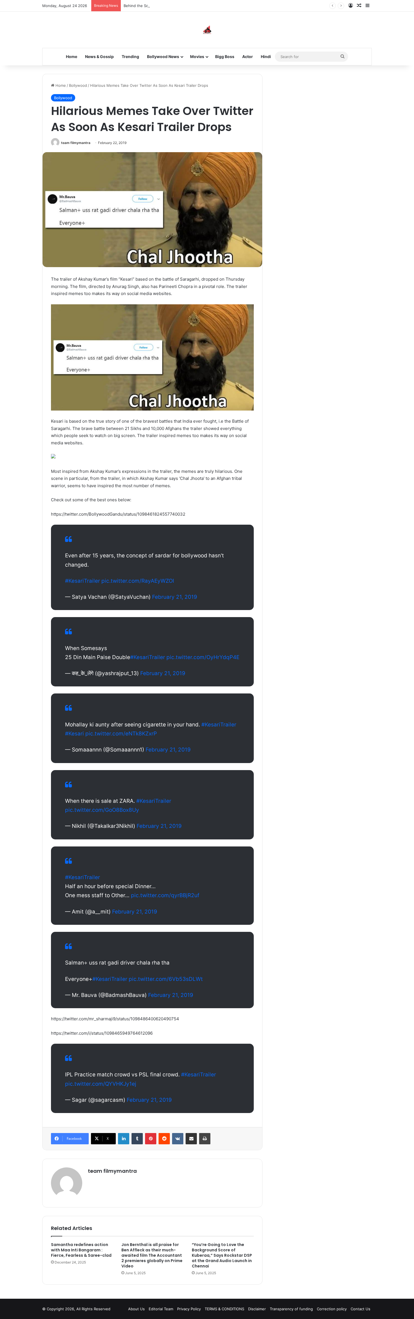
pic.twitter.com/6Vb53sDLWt (166, 979)
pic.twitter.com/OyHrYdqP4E (202, 657)
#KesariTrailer (82, 581)
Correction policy (332, 1309)
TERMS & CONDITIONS (224, 1309)
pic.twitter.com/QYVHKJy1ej (100, 1084)
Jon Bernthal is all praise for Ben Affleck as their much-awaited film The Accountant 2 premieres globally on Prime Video (151, 1255)
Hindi (266, 56)
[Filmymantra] (207, 30)
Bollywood (78, 85)
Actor (247, 56)
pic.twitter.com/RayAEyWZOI (137, 581)
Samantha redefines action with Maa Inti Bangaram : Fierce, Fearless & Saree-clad (81, 1250)
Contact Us (360, 1309)
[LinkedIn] (123, 1138)
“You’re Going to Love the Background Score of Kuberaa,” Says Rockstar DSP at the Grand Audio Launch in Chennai (222, 1255)
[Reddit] (164, 1138)
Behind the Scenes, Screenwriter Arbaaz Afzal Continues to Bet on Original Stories (197, 5)
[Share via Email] (191, 1138)
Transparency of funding (291, 1309)
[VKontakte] (177, 1138)
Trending (130, 56)
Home (71, 56)
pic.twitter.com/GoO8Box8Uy (102, 810)
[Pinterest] (150, 1138)
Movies (197, 56)
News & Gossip (99, 56)
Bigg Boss (224, 56)
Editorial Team (161, 1309)
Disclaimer (257, 1309)
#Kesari (74, 733)
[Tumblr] (137, 1138)
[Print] (204, 1138)
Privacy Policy (189, 1309)
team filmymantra (75, 143)
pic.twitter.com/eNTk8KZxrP (121, 733)
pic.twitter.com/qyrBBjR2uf (165, 895)
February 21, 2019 (174, 597)
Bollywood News (163, 56)
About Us (136, 1309)
